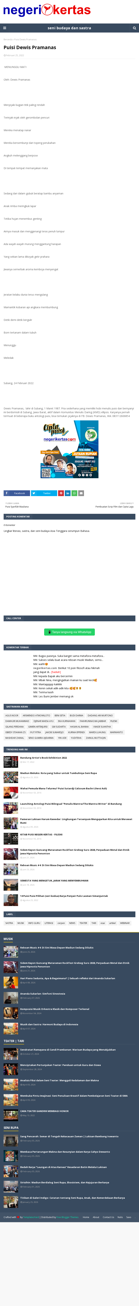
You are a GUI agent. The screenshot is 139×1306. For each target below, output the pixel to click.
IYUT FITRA (35, 732)
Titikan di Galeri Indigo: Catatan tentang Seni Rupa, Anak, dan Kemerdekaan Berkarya (72, 1197)
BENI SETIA (60, 715)
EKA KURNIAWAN (66, 721)
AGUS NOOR (11, 715)
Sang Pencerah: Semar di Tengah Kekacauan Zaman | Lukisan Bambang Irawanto (69, 1136)
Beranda (8, 39)
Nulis (120, 1217)
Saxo (128, 1217)
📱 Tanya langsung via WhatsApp (69, 632)
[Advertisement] (69, 1263)
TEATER (83, 923)
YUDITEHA (76, 737)
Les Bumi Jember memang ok (56, 696)
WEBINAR (125, 923)
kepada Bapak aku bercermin (56, 676)
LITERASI (49, 923)
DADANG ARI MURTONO (100, 715)
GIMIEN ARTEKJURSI (37, 726)
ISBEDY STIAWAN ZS (15, 732)
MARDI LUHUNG (97, 732)
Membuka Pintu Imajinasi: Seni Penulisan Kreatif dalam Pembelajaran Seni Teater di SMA (74, 1095)
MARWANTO (116, 732)
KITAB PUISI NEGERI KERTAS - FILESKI (41, 834)
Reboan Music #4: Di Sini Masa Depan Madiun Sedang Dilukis (56, 865)
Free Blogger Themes (67, 1217)
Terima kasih (46, 692)
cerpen (61, 923)
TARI (94, 923)
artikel (112, 923)
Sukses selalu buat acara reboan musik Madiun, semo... (71, 660)
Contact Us (108, 1217)
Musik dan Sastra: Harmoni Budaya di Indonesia (49, 1024)
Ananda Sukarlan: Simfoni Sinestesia (42, 993)
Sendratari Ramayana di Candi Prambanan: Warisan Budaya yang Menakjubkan (68, 1049)
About (96, 1217)
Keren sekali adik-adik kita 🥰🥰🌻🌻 (60, 688)
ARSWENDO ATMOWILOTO (36, 715)
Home (86, 1217)
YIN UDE (62, 737)
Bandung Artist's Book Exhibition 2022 (43, 757)
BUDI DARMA (76, 715)
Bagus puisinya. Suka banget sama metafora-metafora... (71, 656)
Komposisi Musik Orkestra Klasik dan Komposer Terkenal (54, 1009)
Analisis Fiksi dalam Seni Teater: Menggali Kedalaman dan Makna (59, 1080)
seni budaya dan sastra (69, 27)
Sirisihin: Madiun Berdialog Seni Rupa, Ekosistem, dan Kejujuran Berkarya (64, 1182)
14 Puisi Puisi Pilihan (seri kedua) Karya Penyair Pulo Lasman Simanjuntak (64, 896)
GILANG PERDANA (14, 726)
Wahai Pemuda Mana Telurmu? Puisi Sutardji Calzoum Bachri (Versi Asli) (63, 788)
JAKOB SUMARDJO (54, 732)
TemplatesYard (31, 1217)
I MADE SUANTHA (102, 726)
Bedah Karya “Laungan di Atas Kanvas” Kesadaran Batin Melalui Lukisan (63, 1167)
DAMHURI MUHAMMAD (17, 721)
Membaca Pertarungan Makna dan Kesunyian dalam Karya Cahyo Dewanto (65, 1151)
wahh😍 (43, 664)
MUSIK (21, 923)
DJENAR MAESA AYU (44, 721)
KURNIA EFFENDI (76, 732)
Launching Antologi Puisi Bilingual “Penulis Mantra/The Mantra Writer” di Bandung (71, 803)
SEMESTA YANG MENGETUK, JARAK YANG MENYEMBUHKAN (54, 880)
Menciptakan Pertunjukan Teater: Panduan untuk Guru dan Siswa (60, 1065)
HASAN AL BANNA (79, 726)
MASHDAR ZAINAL (14, 737)
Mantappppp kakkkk (50, 684)
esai (103, 923)
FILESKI (113, 721)
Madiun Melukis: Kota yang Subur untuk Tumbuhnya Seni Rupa (58, 773)
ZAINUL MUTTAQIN (96, 737)
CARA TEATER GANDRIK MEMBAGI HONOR (44, 1111)
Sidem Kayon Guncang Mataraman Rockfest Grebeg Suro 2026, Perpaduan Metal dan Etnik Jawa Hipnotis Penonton (74, 851)
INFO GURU (34, 923)
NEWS (72, 923)
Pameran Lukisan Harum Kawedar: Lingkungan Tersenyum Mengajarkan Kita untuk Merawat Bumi (76, 820)
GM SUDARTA (59, 726)
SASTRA (9, 923)
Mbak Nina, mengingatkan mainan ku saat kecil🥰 (68, 680)
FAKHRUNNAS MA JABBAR (93, 721)
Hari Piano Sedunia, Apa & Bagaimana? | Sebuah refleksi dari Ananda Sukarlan (67, 978)
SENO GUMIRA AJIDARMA (41, 737)
